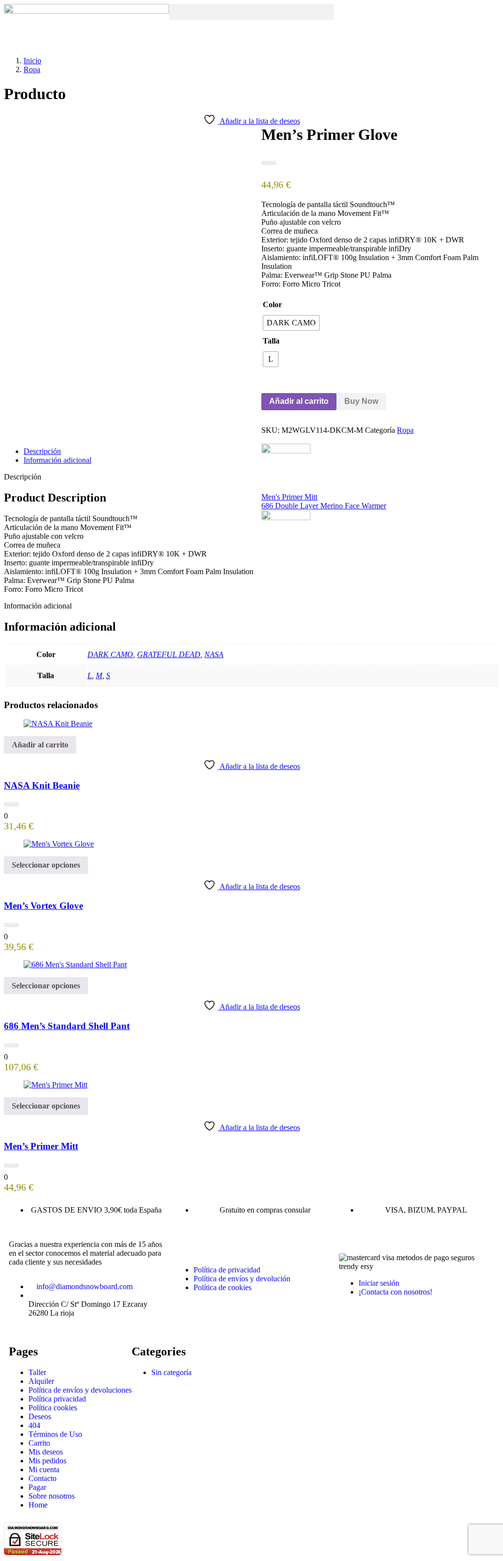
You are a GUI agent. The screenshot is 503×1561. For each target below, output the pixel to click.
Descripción (42, 451)
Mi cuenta (43, 1469)
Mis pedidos (47, 1460)
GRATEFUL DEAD (168, 654)
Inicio (32, 60)
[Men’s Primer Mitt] (55, 1085)
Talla (271, 341)
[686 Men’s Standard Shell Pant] (75, 964)
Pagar (37, 1487)
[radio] (291, 323)
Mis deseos (45, 1452)
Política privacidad (57, 1399)
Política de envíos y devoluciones (80, 1390)
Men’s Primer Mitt (41, 1146)
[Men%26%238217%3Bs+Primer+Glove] (270, 439)
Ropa (32, 69)
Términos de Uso (55, 1434)
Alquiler (41, 1381)
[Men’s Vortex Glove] (59, 844)
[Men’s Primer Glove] (264, 439)
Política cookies (52, 1407)
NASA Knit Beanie (42, 785)
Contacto (42, 1478)
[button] (251, 12)
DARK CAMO (110, 654)
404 (34, 1425)
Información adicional (57, 460)
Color (272, 304)
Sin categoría (171, 1372)
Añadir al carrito (299, 401)
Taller (37, 1372)
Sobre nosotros (51, 1496)
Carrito (39, 1443)
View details (23, 427)
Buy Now (361, 401)
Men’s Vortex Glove (43, 905)
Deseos (39, 1416)
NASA (214, 654)
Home (38, 1505)
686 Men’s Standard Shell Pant (67, 1026)
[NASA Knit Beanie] (58, 723)
